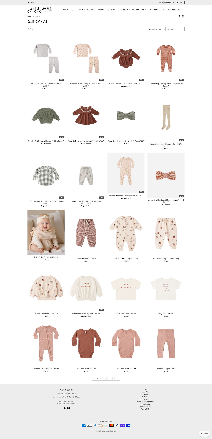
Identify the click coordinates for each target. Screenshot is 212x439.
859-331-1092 (62, 393)
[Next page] (118, 378)
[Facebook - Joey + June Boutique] (179, 16)
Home (29, 16)
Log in (161, 2)
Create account (169, 2)
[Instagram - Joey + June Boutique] (183, 16)
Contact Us (72, 393)
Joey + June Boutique (109, 431)
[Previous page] (94, 378)
